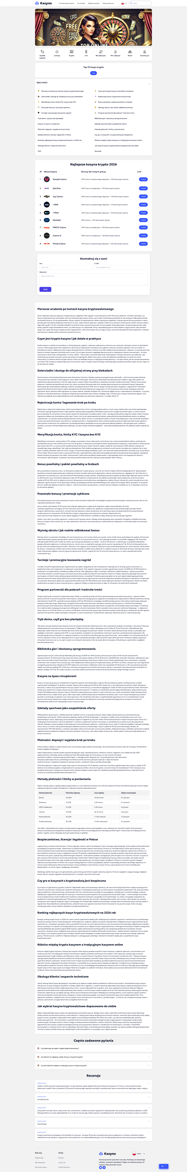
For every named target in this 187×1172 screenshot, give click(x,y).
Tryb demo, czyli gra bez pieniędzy (50, 118)
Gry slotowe (81, 3)
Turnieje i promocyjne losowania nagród (56, 113)
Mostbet (57, 220)
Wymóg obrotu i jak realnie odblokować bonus (115, 107)
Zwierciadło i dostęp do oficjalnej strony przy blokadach (62, 97)
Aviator (61, 1158)
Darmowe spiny (41, 1167)
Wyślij (45, 289)
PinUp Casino (59, 243)
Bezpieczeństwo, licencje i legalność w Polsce (54, 135)
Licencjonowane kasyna (66, 3)
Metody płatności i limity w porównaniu (109, 129)
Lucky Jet (61, 1162)
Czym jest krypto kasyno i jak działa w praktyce (115, 91)
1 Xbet (56, 212)
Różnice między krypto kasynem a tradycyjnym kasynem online (118, 140)
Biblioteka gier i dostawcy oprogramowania (111, 118)
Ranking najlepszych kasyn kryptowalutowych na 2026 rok (60, 140)
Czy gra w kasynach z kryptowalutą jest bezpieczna (114, 135)
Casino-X (57, 235)
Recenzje (98, 151)
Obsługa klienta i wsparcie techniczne (52, 146)
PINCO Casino (59, 227)
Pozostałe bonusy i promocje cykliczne (55, 107)
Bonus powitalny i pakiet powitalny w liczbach (115, 102)
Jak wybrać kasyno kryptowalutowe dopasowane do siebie (116, 146)
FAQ (39, 151)
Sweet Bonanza (64, 1167)
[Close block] (149, 83)
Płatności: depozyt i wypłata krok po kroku (54, 129)
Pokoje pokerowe (108, 3)
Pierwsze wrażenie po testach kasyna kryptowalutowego (62, 91)
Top (162, 1166)
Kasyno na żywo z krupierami (49, 124)
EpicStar (57, 188)
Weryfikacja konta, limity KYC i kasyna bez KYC (58, 102)
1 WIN (55, 204)
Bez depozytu (40, 1162)
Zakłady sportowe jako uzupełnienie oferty (111, 124)
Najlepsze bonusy (93, 3)
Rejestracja (39, 1158)
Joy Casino (58, 196)
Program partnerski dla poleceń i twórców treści (116, 113)
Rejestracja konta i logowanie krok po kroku (114, 97)
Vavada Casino (60, 179)
